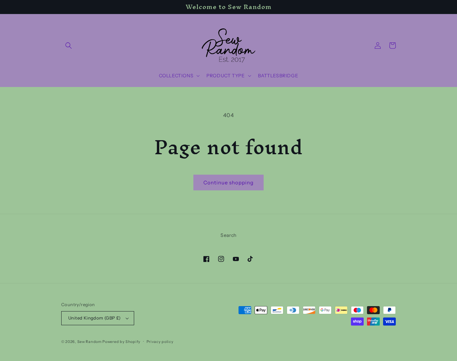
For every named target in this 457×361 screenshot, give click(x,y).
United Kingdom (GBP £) (94, 318)
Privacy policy (160, 341)
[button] (68, 45)
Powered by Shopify (121, 341)
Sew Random (89, 341)
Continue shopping (228, 182)
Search (228, 235)
